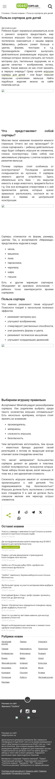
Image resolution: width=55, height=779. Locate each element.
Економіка (6, 668)
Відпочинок (25, 653)
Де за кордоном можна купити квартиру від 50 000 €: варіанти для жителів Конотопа (26, 542)
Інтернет (24, 663)
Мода (40, 668)
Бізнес (4, 658)
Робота (23, 677)
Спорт (41, 658)
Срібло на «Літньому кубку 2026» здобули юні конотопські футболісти (23, 566)
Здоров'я (42, 641)
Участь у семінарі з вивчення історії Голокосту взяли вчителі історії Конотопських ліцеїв (26, 532)
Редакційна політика (21, 773)
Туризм (5, 649)
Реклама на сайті (9, 703)
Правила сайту (32, 771)
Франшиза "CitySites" (11, 706)
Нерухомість (26, 649)
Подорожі (6, 677)
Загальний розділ (6, 642)
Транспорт (43, 649)
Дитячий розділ (45, 677)
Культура (42, 663)
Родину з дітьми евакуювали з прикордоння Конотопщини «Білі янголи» (22, 556)
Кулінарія (6, 672)
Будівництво (7, 653)
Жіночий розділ (9, 663)
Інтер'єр (23, 668)
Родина (41, 672)
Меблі (22, 658)
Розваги (42, 653)
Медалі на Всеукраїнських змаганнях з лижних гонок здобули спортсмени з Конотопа (26, 626)
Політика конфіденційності (13, 771)
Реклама (5, 682)
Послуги (24, 672)
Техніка (23, 641)
